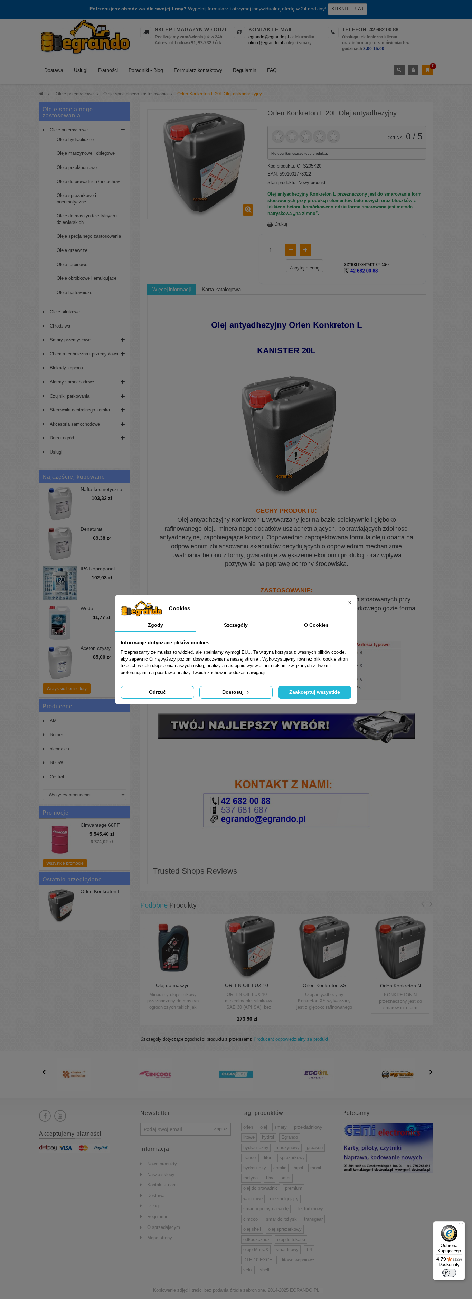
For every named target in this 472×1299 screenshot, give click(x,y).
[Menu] (461, 1225)
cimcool (251, 1219)
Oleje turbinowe (72, 264)
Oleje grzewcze (72, 250)
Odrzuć (157, 692)
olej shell (252, 1229)
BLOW (56, 762)
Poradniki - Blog (146, 70)
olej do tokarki (291, 1239)
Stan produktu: (282, 182)
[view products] (74, 1074)
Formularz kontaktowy (198, 70)
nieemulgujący (284, 1198)
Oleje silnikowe (65, 311)
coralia (279, 1167)
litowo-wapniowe (298, 1259)
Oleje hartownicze (74, 292)
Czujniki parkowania (69, 396)
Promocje (56, 813)
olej (263, 1127)
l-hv (269, 1178)
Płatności (108, 70)
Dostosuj (233, 692)
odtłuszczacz (256, 1239)
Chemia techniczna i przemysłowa (84, 354)
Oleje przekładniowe (77, 167)
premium (293, 1188)
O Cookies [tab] (316, 625)
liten (268, 1157)
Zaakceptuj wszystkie (314, 692)
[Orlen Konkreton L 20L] (60, 906)
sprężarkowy (292, 1157)
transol (250, 1157)
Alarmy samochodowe (72, 382)
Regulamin (244, 70)
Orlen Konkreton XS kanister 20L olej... (324, 988)
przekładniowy (308, 1127)
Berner (56, 734)
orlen (248, 1127)
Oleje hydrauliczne (75, 139)
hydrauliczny (255, 1147)
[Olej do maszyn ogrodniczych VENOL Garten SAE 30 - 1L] (173, 946)
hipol (298, 1167)
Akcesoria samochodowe (75, 424)
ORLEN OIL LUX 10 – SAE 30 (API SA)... (248, 988)
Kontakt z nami (162, 1184)
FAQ (272, 70)
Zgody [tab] (155, 625)
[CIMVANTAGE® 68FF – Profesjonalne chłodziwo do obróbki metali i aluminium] (60, 839)
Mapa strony (159, 1237)
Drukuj (280, 224)
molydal (251, 1178)
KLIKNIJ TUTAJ (347, 8)
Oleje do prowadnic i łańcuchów (88, 181)
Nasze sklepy (160, 1174)
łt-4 (309, 1249)
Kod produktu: (281, 166)
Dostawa (53, 70)
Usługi (80, 70)
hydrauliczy (254, 1167)
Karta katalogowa (221, 289)
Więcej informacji (171, 289)
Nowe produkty (162, 1163)
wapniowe (253, 1198)
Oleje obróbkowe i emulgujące (86, 278)
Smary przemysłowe (70, 339)
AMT (54, 720)
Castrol (57, 776)
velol (248, 1269)
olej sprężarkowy (285, 1229)
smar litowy (287, 1249)
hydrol (268, 1137)
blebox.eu (59, 748)
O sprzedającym (163, 1227)
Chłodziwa (60, 326)
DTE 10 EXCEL (259, 1259)
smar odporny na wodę (266, 1208)
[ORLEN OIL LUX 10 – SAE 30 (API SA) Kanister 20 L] (248, 946)
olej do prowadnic (260, 1188)
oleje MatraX (255, 1249)
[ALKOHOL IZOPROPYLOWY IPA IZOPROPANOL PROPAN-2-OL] (60, 583)
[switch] (449, 1273)
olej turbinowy (309, 1208)
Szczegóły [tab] (236, 625)
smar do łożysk (281, 1219)
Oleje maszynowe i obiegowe (86, 153)
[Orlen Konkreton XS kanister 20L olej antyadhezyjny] (324, 946)
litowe (249, 1137)
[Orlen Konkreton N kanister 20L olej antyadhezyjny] (400, 946)
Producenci (58, 706)
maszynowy (288, 1147)
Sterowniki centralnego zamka (80, 410)
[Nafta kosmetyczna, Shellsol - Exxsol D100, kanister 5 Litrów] (60, 504)
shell (264, 1269)
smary (280, 1127)
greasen (315, 1147)
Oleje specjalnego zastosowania (89, 236)
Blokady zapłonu (66, 367)
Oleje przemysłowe (69, 129)
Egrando (289, 1137)
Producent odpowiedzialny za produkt (291, 1039)
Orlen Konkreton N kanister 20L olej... (400, 988)
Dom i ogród (62, 437)
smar (286, 1178)
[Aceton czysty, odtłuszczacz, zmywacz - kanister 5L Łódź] (60, 663)
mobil (315, 1167)
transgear (313, 1219)
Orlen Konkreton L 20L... (100, 894)
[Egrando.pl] (84, 38)
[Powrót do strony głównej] (41, 93)
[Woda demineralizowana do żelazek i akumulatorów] (60, 623)
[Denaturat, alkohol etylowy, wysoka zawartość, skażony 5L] (60, 543)
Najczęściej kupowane (74, 477)
